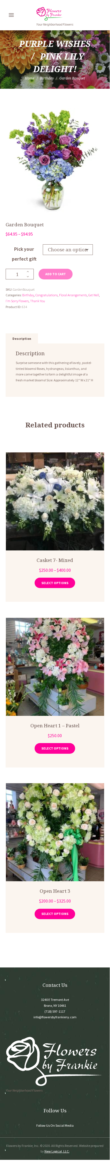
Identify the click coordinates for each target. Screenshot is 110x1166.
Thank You (37, 301)
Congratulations (46, 295)
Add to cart (55, 274)
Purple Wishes (55, 43)
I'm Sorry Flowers (17, 301)
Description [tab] (21, 338)
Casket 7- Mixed (55, 560)
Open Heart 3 (55, 891)
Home (29, 78)
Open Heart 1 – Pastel (55, 725)
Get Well (93, 295)
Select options (54, 583)
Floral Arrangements (73, 295)
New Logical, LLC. (56, 1151)
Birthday (47, 78)
